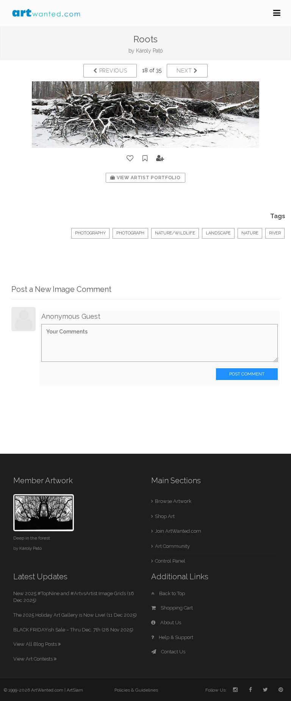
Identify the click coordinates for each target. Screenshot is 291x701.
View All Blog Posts (35, 644)
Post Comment (246, 374)
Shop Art (165, 516)
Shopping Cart (176, 608)
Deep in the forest (31, 538)
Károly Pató (149, 51)
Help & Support (175, 637)
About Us (170, 622)
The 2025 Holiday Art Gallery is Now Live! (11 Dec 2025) (75, 615)
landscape (218, 233)
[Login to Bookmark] (145, 158)
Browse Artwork (173, 501)
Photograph (130, 233)
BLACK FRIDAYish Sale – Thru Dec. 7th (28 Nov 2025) (73, 630)
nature (249, 233)
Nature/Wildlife (175, 233)
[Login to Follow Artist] (160, 158)
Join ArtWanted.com (178, 531)
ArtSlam (75, 690)
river (275, 233)
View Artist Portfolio (147, 177)
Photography (90, 233)
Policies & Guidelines (136, 690)
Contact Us (172, 651)
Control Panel (170, 561)
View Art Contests (33, 659)
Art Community (172, 546)
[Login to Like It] (130, 158)
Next (185, 71)
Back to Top (171, 593)
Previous (112, 71)
